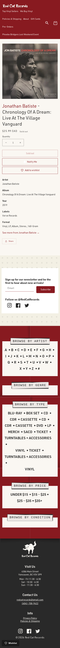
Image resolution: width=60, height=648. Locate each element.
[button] (49, 23)
